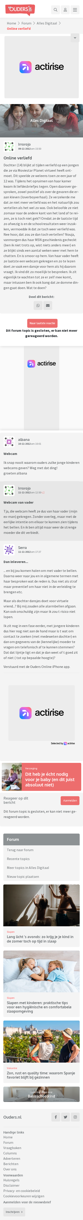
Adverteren (11, 1158)
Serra (22, 547)
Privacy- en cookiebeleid (21, 1190)
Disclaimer (11, 1185)
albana (24, 439)
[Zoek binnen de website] (55, 9)
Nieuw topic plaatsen (23, 876)
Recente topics (18, 858)
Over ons (10, 1169)
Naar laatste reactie (42, 323)
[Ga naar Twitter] (65, 1117)
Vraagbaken (12, 1148)
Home (11, 23)
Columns (10, 1153)
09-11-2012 (24, 148)
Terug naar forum (20, 850)
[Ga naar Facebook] (55, 1117)
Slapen (11, 931)
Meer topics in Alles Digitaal (28, 867)
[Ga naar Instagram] (75, 1117)
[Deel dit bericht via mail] (47, 305)
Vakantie (12, 1068)
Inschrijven (12, 1212)
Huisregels (11, 1180)
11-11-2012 (24, 492)
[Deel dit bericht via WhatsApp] (38, 305)
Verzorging (31, 768)
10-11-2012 (24, 443)
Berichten (10, 1164)
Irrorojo (24, 144)
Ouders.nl (12, 1117)
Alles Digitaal (47, 23)
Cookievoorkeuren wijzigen (23, 1196)
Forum (26, 23)
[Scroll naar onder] (75, 37)
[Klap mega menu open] (75, 9)
